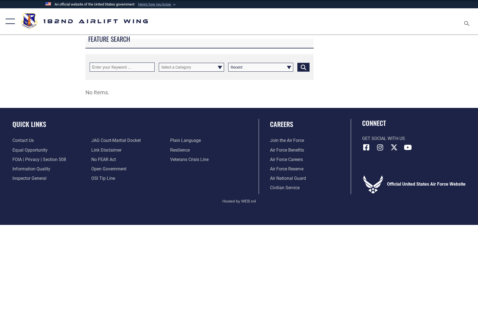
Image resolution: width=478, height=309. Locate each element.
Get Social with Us (383, 138)
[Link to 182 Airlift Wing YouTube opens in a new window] (408, 147)
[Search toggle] (467, 21)
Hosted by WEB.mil (239, 201)
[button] (157, 4)
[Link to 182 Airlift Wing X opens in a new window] (394, 147)
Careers (281, 124)
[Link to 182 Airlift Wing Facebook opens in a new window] (366, 147)
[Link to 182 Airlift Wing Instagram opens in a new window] (380, 147)
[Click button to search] (303, 67)
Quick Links (29, 124)
